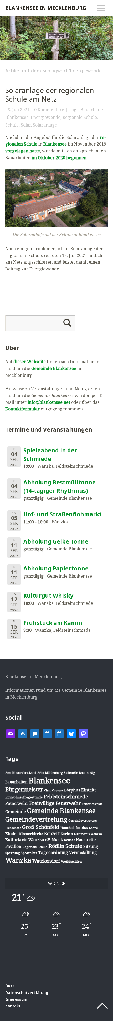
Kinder (11, 833)
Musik (57, 839)
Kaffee (93, 828)
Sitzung (90, 846)
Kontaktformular (22, 409)
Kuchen (67, 834)
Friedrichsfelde (92, 804)
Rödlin (56, 846)
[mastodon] (83, 733)
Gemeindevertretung (36, 819)
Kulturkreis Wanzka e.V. (27, 839)
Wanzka (18, 860)
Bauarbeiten (93, 110)
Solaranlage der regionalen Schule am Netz (49, 94)
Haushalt (67, 827)
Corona (57, 790)
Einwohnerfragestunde (24, 797)
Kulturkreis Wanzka (88, 834)
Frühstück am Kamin (52, 622)
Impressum (16, 999)
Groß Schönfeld (40, 827)
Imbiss (82, 827)
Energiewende (45, 117)
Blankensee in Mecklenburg (45, 7)
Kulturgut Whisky (48, 595)
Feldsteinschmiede (66, 796)
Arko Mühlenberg (50, 773)
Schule (12, 125)
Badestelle (71, 773)
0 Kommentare (49, 110)
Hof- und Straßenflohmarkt (62, 514)
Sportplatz (29, 852)
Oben (102, 1006)
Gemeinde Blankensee (53, 368)
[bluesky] (71, 733)
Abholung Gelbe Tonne (55, 541)
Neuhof (69, 840)
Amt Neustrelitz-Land (20, 773)
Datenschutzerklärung (26, 992)
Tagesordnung (53, 852)
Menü (101, 8)
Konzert (52, 833)
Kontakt (13, 1005)
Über (9, 986)
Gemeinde (15, 811)
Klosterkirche (31, 833)
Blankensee (17, 117)
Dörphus (72, 790)
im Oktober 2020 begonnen (59, 158)
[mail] (10, 733)
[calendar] (47, 733)
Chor (47, 790)
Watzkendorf (46, 861)
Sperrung (12, 853)
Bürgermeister (24, 789)
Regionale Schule (80, 117)
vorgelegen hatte (22, 151)
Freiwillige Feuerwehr (55, 803)
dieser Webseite (29, 361)
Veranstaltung (83, 852)
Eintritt (88, 790)
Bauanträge (87, 773)
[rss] (22, 733)
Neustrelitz (86, 839)
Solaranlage (45, 125)
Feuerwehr (16, 803)
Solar (26, 125)
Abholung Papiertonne (56, 568)
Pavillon (13, 846)
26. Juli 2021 (17, 110)
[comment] (34, 733)
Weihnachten (71, 861)
